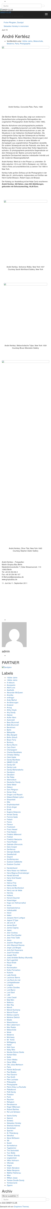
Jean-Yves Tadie (13, 937)
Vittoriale (10, 1163)
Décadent (10, 774)
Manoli (9, 1007)
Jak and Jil (11, 922)
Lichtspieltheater (13, 982)
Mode (9, 1032)
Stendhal (10, 1135)
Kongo (9, 965)
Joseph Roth (12, 955)
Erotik (9, 809)
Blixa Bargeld (12, 735)
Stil (8, 1140)
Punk (9, 1097)
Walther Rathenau (14, 1173)
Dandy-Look (11, 767)
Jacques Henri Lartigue (16, 917)
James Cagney (13, 927)
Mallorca (10, 1002)
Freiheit (10, 837)
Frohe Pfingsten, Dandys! (14, 22)
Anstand (10, 705)
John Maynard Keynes (15, 945)
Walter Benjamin (13, 1170)
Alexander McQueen (15, 692)
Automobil (11, 720)
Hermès (10, 893)
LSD (8, 995)
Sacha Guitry (12, 1115)
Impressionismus (13, 908)
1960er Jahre (12, 680)
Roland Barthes (13, 1109)
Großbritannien (13, 859)
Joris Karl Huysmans (15, 950)
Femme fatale (12, 817)
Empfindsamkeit (13, 804)
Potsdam (10, 1094)
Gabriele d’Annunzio (15, 844)
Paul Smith (11, 1077)
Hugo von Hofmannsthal (16, 903)
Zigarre (10, 1185)
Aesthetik (10, 690)
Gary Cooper (12, 847)
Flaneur (10, 824)
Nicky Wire (11, 1049)
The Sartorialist (13, 1150)
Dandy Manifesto (13, 759)
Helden (9, 880)
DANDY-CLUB (5, 12)
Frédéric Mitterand (14, 834)
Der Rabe (10, 777)
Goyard (10, 856)
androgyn (10, 697)
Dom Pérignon (12, 789)
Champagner (12, 749)
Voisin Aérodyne (13, 1168)
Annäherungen (12, 702)
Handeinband (12, 868)
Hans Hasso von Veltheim (17, 870)
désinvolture (11, 779)
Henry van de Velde (14, 890)
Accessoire (11, 685)
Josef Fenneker (13, 952)
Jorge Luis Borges (14, 947)
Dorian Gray (11, 792)
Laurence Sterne (13, 977)
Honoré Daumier (13, 898)
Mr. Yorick (10, 1039)
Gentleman (11, 849)
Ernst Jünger (12, 807)
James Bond (12, 925)
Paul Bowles (11, 1072)
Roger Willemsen (13, 1107)
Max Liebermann (13, 1024)
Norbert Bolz (12, 1054)
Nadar (9, 1044)
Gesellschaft (11, 854)
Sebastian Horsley (14, 1123)
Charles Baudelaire (14, 752)
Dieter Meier (11, 784)
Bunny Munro (12, 744)
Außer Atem (11, 717)
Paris (17, 43)
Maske (9, 1019)
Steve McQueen (13, 1138)
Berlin (9, 730)
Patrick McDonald (14, 1069)
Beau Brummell (13, 722)
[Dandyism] (7, 667)
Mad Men (10, 1000)
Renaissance (12, 1104)
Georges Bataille (13, 852)
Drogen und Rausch (15, 794)
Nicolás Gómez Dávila (15, 1052)
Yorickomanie (12, 1183)
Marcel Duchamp (13, 1010)
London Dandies (13, 987)
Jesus (9, 940)
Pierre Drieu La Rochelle (16, 1087)
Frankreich (11, 827)
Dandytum (11, 772)
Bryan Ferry (11, 740)
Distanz (10, 787)
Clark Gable (11, 757)
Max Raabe (11, 1027)
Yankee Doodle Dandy (15, 1180)
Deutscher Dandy (13, 782)
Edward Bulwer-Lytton (15, 797)
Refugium (10, 1102)
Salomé (10, 1118)
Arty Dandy (11, 712)
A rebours (10, 682)
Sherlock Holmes (13, 1125)
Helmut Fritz (11, 883)
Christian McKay (13, 754)
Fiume (9, 822)
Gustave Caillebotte (14, 861)
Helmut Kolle (12, 885)
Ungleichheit (11, 1158)
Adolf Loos (11, 687)
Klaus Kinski (11, 962)
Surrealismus (12, 1145)
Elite (8, 802)
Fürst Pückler (12, 842)
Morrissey (10, 1037)
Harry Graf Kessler (14, 878)
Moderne (10, 43)
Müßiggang (11, 1042)
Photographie (25, 43)
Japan (9, 930)
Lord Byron (11, 990)
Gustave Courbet (13, 864)
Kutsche (10, 972)
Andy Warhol (12, 700)
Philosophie (11, 1082)
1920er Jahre (27, 41)
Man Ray (10, 1005)
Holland (10, 895)
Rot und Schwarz (13, 1112)
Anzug (9, 707)
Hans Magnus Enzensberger (18, 873)
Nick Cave (11, 1047)
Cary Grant (11, 747)
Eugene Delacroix (14, 812)
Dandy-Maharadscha (15, 769)
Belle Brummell (13, 725)
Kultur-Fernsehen (13, 970)
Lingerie (10, 985)
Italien (9, 915)
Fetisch (10, 819)
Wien (9, 1175)
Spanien (10, 1130)
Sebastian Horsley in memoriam (16, 26)
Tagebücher (11, 1148)
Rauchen (10, 1099)
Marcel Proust (12, 1012)
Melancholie (38, 41)
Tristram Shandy (13, 1155)
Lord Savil (11, 992)
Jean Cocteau (12, 932)
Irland (9, 912)
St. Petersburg (12, 1133)
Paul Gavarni (12, 1074)
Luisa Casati (11, 997)
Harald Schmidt (13, 875)
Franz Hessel (12, 829)
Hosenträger (12, 900)
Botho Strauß (12, 737)
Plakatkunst (11, 1089)
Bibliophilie (11, 732)
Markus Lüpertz (13, 1015)
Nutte (9, 1057)
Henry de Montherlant (15, 888)
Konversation (12, 967)
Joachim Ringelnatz (14, 942)
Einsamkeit (11, 799)
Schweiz (10, 1120)
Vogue (9, 1165)
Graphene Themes (21, 1206)
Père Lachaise (12, 1079)
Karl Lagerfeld (12, 960)
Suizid (9, 1143)
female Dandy (12, 814)
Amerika (10, 695)
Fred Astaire (11, 832)
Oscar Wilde (11, 1062)
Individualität (12, 910)
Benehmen (11, 727)
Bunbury (10, 742)
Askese (10, 715)
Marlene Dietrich (13, 1017)
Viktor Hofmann (13, 1160)
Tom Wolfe (11, 1153)
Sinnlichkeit (11, 1128)
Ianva (9, 905)
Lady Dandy (11, 975)
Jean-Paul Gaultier (14, 935)
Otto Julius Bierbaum (15, 1064)
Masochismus (12, 1022)
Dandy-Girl (11, 764)
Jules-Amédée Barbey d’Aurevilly (19, 957)
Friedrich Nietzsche (14, 839)
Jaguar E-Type (12, 920)
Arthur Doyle (12, 710)
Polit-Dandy (11, 1092)
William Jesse (12, 1178)
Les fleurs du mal (13, 980)
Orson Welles (12, 1059)
